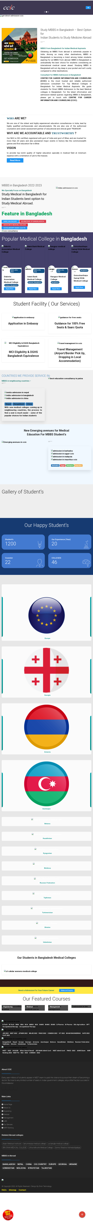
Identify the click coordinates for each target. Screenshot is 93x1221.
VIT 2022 (62, 1061)
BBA (21, 1052)
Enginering (7, 1139)
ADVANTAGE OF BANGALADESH (32, 249)
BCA (26, 1052)
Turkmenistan (32, 1072)
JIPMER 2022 (22, 1061)
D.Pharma (60, 1052)
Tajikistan (6, 1072)
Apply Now (9, 317)
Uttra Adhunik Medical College (41, 1175)
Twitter (7, 1116)
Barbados (55, 493)
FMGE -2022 (71, 1079)
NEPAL (20, 1192)
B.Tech (4, 1052)
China (29, 432)
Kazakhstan (61, 1070)
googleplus (15, 1116)
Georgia (28, 1070)
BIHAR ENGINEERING (73, 1061)
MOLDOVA (21, 1196)
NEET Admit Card (59, 1079)
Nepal (8, 432)
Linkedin (11, 1116)
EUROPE (52, 1192)
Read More (15, 188)
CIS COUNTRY (40, 1192)
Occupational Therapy (27, 1055)
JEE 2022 (5, 1061)
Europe (21, 1070)
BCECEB (15, 1079)
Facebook (3, 1116)
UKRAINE (73, 1192)
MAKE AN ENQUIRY (10, 249)
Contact (22, 1218)
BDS (36, 1052)
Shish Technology (45, 1214)
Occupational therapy (10, 1055)
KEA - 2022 (24, 1081)
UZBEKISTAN (8, 1196)
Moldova (70, 1070)
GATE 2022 (86, 1061)
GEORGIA (62, 1192)
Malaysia (70, 493)
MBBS (31, 1052)
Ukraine (14, 1072)
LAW (5, 1149)
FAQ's (4, 1218)
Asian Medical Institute (12, 1172)
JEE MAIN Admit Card (43, 1079)
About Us (6, 1136)
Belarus (53, 1070)
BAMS (41, 1052)
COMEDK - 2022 (34, 1081)
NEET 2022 (13, 1061)
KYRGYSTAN (33, 1196)
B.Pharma (69, 1052)
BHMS (47, 1052)
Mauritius (78, 493)
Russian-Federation (82, 1070)
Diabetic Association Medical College (11, 307)
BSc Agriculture (80, 1052)
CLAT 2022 (6, 1063)
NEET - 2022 (6, 1079)
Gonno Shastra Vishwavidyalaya (67, 1175)
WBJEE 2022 (33, 1061)
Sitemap (12, 1218)
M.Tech (11, 1052)
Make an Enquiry (67, 1018)
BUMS (53, 1052)
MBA (17, 1052)
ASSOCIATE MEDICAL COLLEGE (15, 253)
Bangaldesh (19, 432)
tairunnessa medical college (34, 1172)
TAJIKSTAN (46, 1196)
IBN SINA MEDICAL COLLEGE (14, 1175)
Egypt (63, 493)
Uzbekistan (22, 1072)
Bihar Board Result (27, 1079)
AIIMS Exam (81, 1079)
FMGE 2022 (42, 1061)
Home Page (7, 1132)
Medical (6, 1142)
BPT (88, 1052)
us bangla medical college (58, 1172)
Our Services (8, 1152)
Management (8, 1146)
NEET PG (16, 1081)
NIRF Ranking (8, 1156)
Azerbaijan (45, 1070)
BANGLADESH (9, 1192)
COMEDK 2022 (52, 1061)
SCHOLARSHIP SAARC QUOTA (14, 256)
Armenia (36, 1070)
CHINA (29, 1192)
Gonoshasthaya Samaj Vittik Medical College (81, 306)
